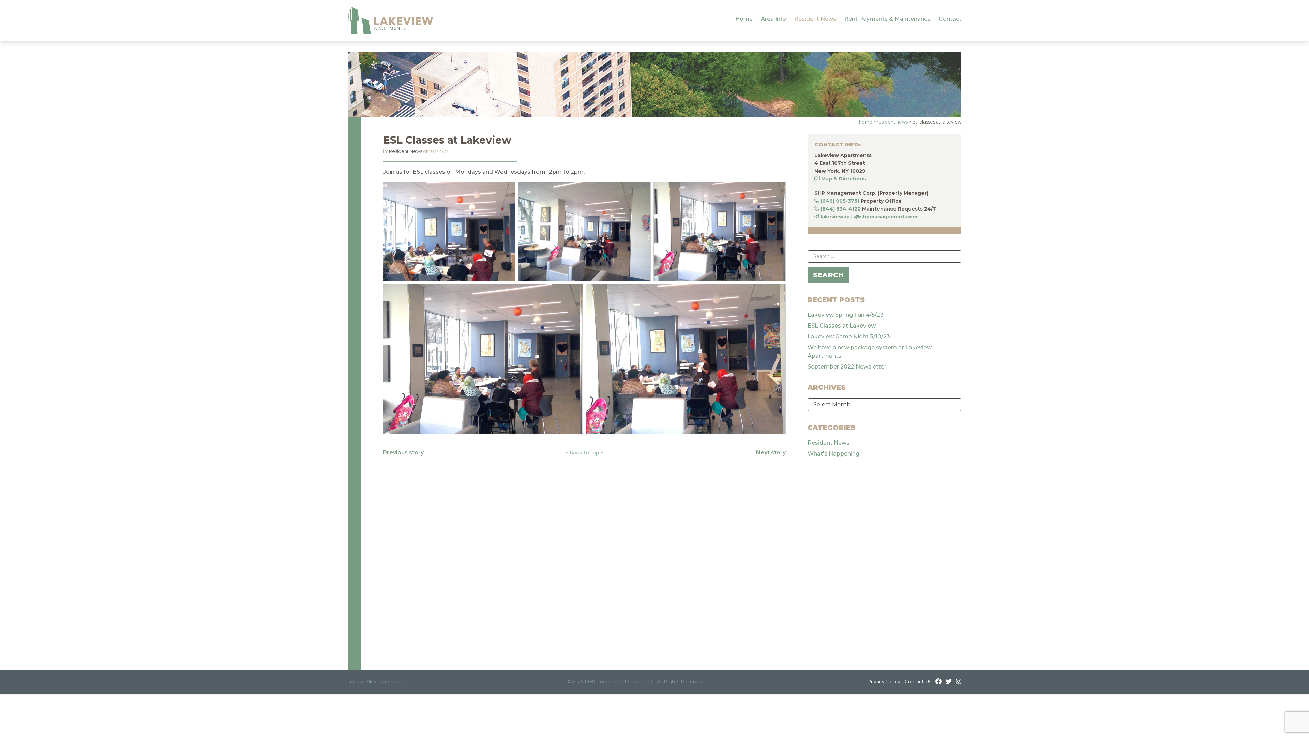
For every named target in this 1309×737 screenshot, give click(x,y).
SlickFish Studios (385, 682)
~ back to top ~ (584, 453)
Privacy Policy (883, 682)
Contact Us (918, 682)
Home (744, 19)
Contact (950, 19)
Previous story (403, 452)
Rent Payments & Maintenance (887, 19)
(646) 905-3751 (840, 201)
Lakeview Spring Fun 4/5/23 (846, 315)
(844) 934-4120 (841, 209)
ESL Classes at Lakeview (842, 325)
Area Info (773, 19)
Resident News (815, 19)
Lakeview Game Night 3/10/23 (849, 336)
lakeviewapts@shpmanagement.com (869, 217)
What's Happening (833, 453)
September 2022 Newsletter (847, 366)
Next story (771, 452)
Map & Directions (843, 179)
